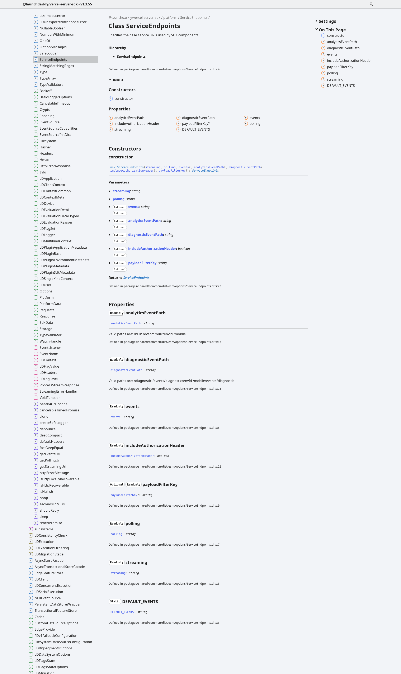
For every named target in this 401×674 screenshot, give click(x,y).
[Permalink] (137, 157)
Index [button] (117, 80)
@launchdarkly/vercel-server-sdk (134, 17)
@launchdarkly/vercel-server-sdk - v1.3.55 (57, 4)
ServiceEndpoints (194, 17)
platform (170, 17)
